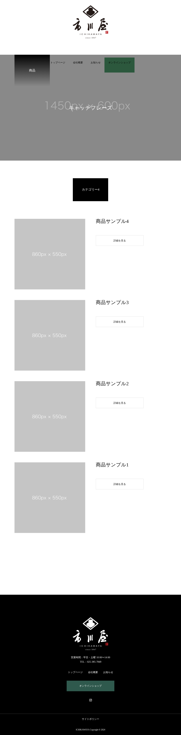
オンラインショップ (119, 62)
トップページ (57, 62)
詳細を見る (119, 240)
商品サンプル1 (112, 464)
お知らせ (96, 62)
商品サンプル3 (112, 302)
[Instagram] (90, 700)
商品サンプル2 (112, 383)
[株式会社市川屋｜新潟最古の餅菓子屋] (90, 21)
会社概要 (78, 62)
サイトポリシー (90, 719)
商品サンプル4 (112, 221)
